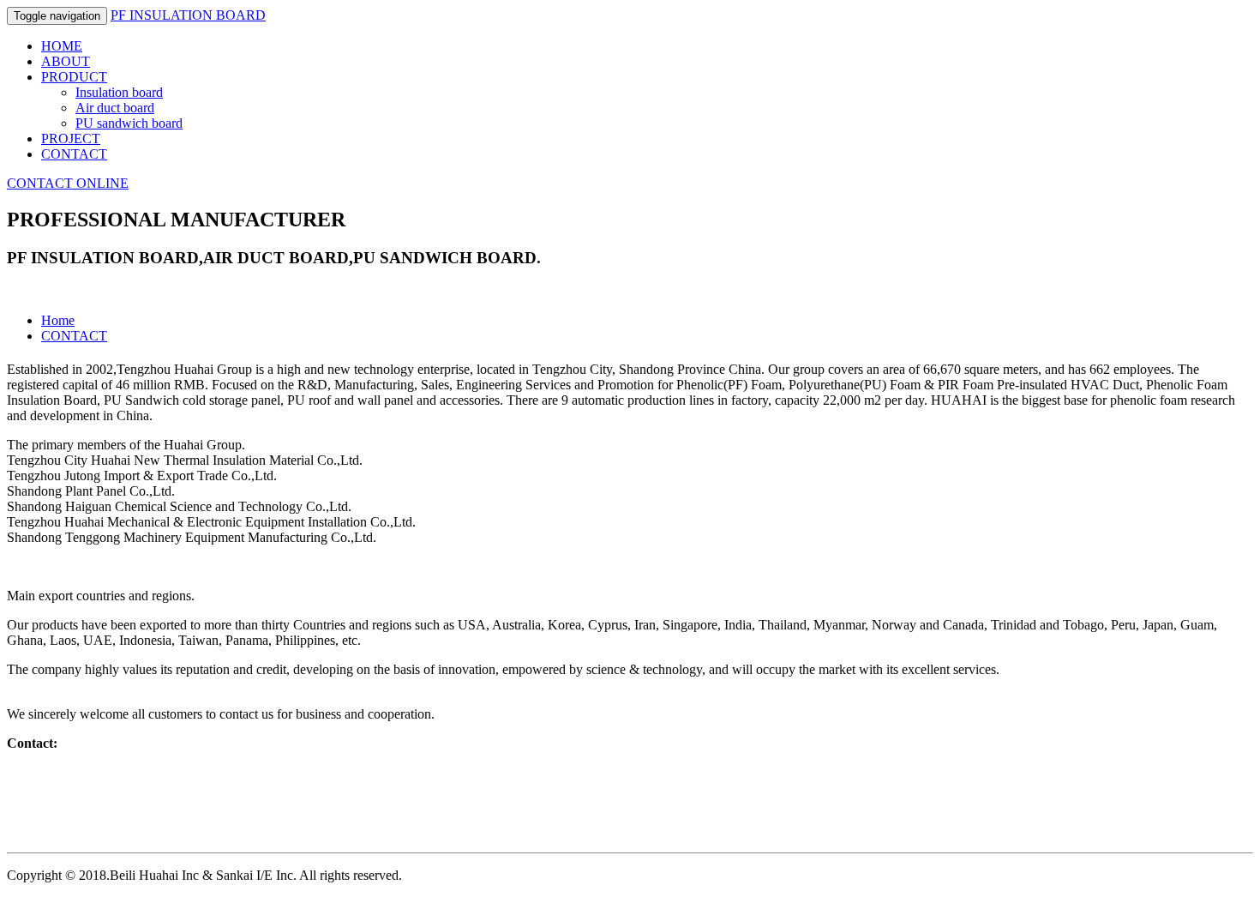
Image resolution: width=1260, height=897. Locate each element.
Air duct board (114, 107)
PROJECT (70, 138)
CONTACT (74, 154)
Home (58, 320)
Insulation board (119, 92)
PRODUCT (74, 76)
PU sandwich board (129, 123)
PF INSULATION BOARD (188, 15)
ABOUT (65, 61)
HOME (61, 46)
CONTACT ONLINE (68, 183)
